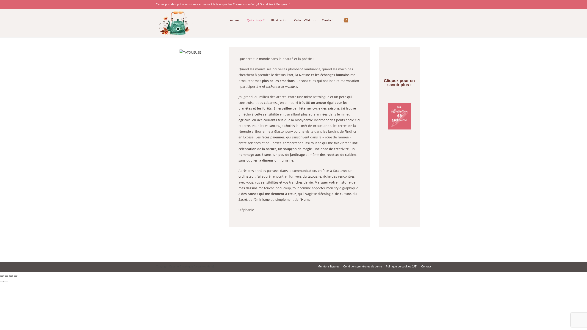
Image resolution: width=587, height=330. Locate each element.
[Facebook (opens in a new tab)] (423, 4)
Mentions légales (328, 266)
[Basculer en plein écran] (6, 276)
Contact (426, 266)
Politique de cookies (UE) (401, 266)
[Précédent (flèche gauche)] (2, 281)
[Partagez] (11, 276)
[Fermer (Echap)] (15, 276)
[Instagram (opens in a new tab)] (428, 4)
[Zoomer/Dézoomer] (2, 276)
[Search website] (356, 20)
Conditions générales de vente (362, 266)
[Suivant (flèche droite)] (6, 281)
